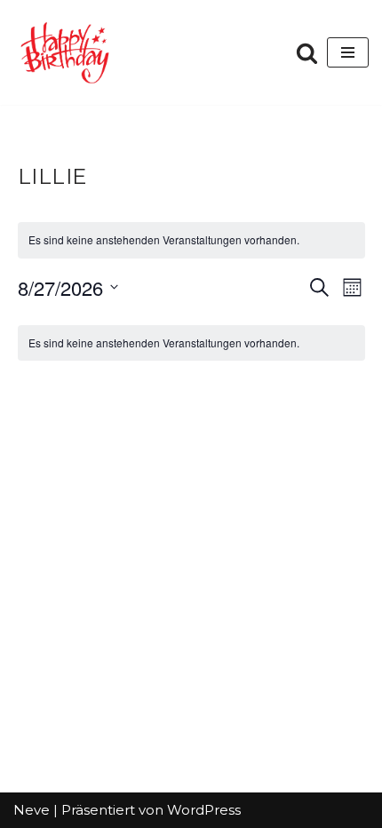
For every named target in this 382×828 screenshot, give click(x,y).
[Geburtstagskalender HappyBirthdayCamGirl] (66, 52)
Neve (31, 809)
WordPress (204, 809)
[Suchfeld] (307, 53)
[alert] (191, 343)
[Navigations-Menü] (348, 52)
